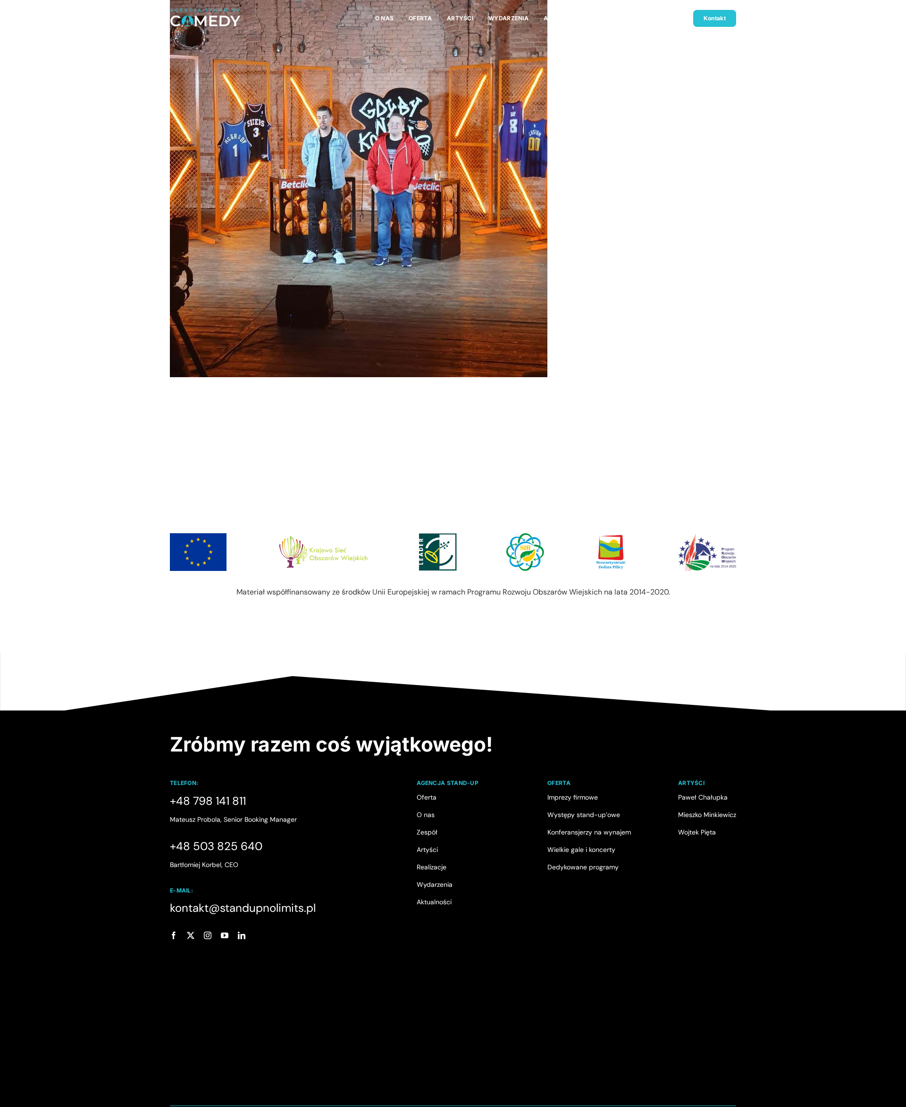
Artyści (427, 849)
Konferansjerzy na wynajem (589, 832)
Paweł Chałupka (703, 797)
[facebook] (173, 935)
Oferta (426, 797)
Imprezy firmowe (572, 797)
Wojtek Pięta (697, 832)
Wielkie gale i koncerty (581, 849)
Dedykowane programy (583, 867)
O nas (426, 814)
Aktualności (434, 902)
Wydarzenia (435, 884)
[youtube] (224, 935)
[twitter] (190, 935)
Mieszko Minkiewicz (707, 814)
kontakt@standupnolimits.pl (243, 907)
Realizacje (431, 867)
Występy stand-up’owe (583, 814)
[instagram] (207, 935)
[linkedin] (241, 935)
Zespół (427, 832)
